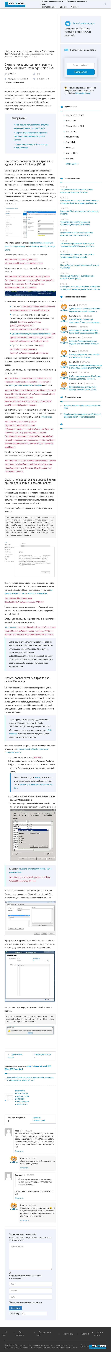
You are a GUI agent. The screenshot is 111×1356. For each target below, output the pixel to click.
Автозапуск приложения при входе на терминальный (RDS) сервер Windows (77, 244)
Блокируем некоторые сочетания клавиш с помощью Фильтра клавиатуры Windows (79, 201)
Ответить (19, 1151)
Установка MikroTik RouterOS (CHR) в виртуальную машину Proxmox (76, 190)
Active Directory (72, 137)
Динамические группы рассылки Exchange (31, 334)
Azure (19, 51)
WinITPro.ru (10, 51)
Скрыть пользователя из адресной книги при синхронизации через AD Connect (30, 136)
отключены (46, 417)
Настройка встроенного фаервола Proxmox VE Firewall (79, 266)
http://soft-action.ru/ (82, 93)
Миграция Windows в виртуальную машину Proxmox (79, 212)
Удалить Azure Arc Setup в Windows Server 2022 (82, 406)
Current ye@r (15, 1313)
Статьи (85, 1334)
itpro (38, 74)
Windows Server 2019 (75, 126)
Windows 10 (71, 131)
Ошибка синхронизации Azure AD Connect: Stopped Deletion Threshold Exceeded (82, 415)
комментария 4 (43, 79)
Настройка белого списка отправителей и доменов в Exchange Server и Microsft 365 (30, 1079)
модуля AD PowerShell (37, 593)
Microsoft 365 (41, 51)
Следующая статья (42, 1054)
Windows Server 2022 (75, 115)
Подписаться (80, 72)
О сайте (74, 7)
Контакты (68, 1334)
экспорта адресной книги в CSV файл (25, 385)
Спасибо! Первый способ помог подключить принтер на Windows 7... (84, 344)
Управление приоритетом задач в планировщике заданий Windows (75, 223)
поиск (37, 777)
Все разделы (71, 164)
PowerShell (15, 54)
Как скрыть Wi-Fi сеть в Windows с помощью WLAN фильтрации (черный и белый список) (80, 288)
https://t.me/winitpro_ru (83, 23)
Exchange (63, 7)
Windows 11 (71, 121)
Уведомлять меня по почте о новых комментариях (25, 1277)
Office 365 (12, 83)
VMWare (69, 158)
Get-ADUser (10, 627)
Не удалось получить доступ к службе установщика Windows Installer (77, 255)
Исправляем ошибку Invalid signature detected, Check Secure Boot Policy (76, 234)
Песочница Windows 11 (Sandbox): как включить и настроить (77, 277)
